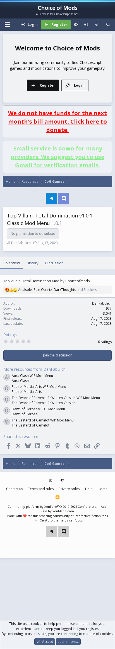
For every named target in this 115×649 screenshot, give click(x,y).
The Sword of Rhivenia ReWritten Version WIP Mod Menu (56, 397)
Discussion (54, 262)
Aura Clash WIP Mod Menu (32, 375)
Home (102, 488)
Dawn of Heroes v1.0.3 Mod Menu (38, 409)
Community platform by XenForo (52, 506)
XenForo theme (52, 520)
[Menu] (7, 24)
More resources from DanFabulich (34, 369)
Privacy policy (69, 488)
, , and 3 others (57, 289)
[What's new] (97, 24)
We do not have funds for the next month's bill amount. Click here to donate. (57, 121)
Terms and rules (41, 488)
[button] (86, 24)
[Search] (108, 24)
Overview (12, 262)
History (33, 262)
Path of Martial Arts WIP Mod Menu (39, 386)
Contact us (14, 488)
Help (89, 488)
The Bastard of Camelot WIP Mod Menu (43, 420)
